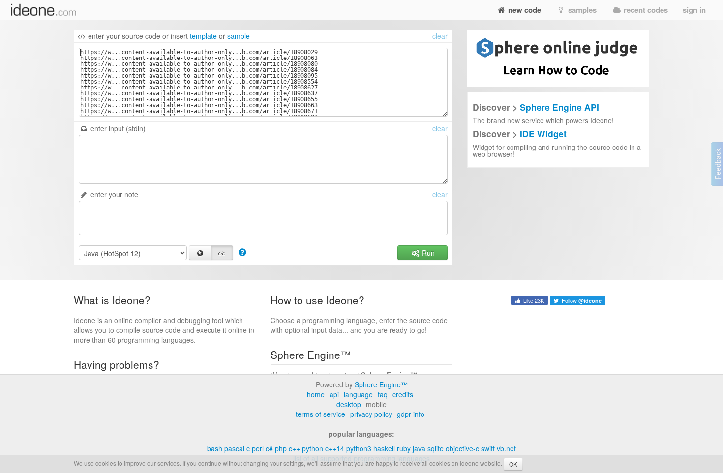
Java (419, 448)
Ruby (404, 448)
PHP (281, 448)
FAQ (383, 394)
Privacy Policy (371, 414)
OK (513, 464)
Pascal (234, 448)
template (203, 36)
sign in (694, 9)
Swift (488, 448)
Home (316, 394)
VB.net (506, 448)
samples (581, 9)
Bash (214, 448)
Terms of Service (320, 414)
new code (523, 9)
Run (427, 253)
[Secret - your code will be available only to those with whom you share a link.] (222, 252)
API (334, 394)
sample (238, 36)
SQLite (435, 448)
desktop (348, 404)
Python (312, 448)
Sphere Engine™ (381, 384)
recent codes (645, 9)
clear (440, 36)
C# (269, 448)
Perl (258, 448)
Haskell (384, 448)
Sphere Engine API (559, 107)
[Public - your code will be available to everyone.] (200, 252)
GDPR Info (410, 414)
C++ (294, 448)
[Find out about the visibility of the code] (242, 251)
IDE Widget (543, 133)
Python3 (358, 448)
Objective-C (462, 448)
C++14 (334, 448)
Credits (402, 394)
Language (358, 394)
